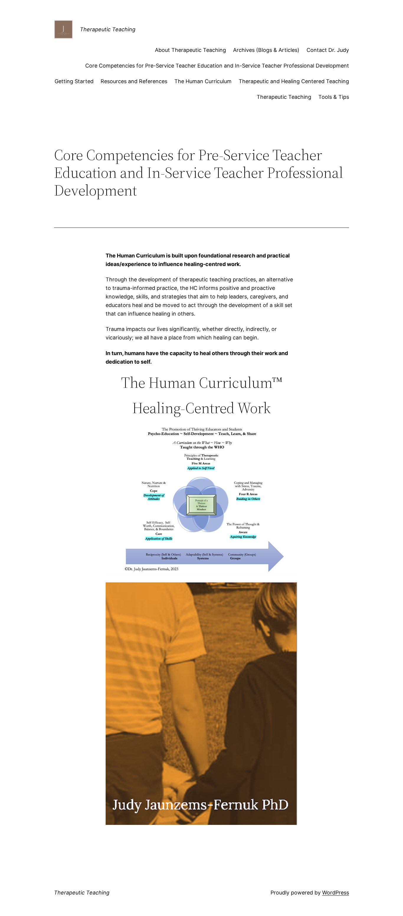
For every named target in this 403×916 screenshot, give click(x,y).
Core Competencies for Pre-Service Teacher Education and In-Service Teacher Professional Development (217, 66)
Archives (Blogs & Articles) (266, 50)
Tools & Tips (333, 97)
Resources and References (134, 81)
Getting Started (74, 81)
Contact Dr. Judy (328, 50)
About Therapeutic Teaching (190, 50)
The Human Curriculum (203, 81)
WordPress (335, 892)
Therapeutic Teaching (107, 29)
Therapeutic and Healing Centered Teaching (294, 81)
